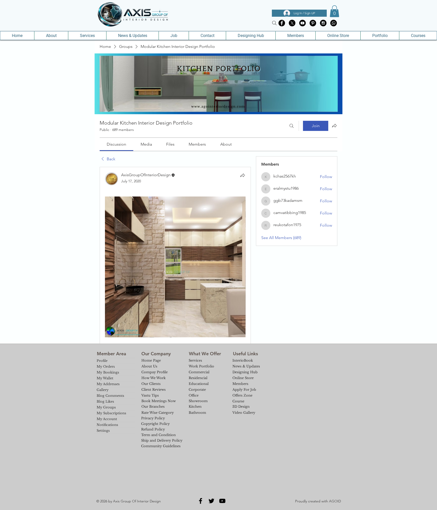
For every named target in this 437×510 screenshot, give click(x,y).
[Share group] (334, 126)
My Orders (106, 366)
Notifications (107, 425)
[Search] (274, 23)
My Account (107, 419)
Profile (102, 361)
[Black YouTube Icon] (222, 501)
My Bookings (108, 372)
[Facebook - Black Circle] (281, 23)
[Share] (242, 175)
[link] (116, 144)
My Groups (106, 407)
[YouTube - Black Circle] (302, 23)
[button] (334, 11)
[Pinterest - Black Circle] (313, 23)
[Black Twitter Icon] (211, 501)
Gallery (102, 390)
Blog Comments (110, 396)
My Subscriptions (111, 413)
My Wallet (105, 378)
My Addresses (108, 384)
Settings (103, 430)
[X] (292, 23)
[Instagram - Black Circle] (323, 23)
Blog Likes (105, 401)
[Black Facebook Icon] (200, 501)
